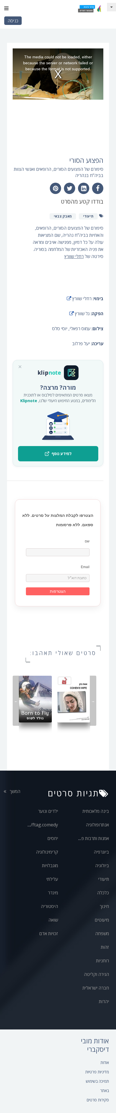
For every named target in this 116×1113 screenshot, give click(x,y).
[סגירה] (20, 366)
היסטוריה (49, 906)
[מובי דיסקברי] (89, 8)
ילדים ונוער (48, 811)
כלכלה (103, 893)
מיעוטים (102, 920)
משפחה (102, 933)
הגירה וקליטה (96, 974)
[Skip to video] (111, 7)
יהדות (104, 1001)
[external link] (69, 298)
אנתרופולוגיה (97, 825)
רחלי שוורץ (74, 256)
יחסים (52, 838)
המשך (14, 791)
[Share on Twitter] (69, 188)
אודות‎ (105, 1062)
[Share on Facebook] (97, 188)
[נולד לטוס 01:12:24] (35, 698)
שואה (53, 920)
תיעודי (103, 879)
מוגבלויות (50, 865)
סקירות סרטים (98, 1100)
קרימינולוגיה (47, 852)
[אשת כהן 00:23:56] (73, 698)
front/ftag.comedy (39, 825)
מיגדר (53, 893)
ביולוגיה (102, 865)
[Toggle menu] (6, 8)
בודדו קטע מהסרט (82, 201)
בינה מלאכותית (95, 811)
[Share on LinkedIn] (83, 188)
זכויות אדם (48, 933)
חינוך (104, 906)
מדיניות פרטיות (97, 1071)
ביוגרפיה (101, 852)
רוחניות (102, 961)
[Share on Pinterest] (55, 188)
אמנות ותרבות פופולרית (88, 838)
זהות (105, 947)
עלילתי (52, 879)
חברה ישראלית (95, 988)
